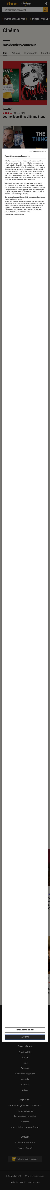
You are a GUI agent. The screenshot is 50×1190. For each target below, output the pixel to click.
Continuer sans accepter (37, 151)
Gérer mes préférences (25, 1030)
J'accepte (25, 1037)
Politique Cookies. (22, 194)
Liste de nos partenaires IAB (14, 214)
